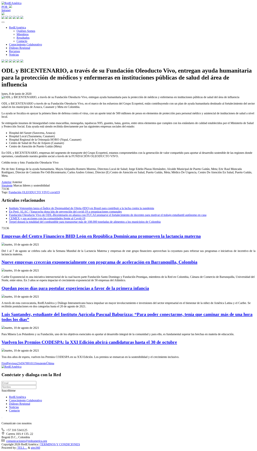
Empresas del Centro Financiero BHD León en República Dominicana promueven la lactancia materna (101, 236)
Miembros (23, 34)
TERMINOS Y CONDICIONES (60, 444)
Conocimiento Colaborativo (25, 44)
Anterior (6, 182)
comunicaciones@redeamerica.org (26, 441)
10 (30, 363)
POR (5, 6)
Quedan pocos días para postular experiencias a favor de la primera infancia (75, 288)
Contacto (22, 41)
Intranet (6, 10)
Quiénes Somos (26, 31)
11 (33, 363)
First (4, 363)
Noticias (14, 54)
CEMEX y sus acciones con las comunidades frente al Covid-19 (47, 218)
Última (50, 363)
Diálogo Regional (19, 47)
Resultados (23, 37)
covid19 (55, 192)
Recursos (14, 51)
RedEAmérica (17, 27)
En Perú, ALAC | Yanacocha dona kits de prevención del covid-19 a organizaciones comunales (65, 211)
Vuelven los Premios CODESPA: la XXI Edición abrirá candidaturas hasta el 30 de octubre (89, 342)
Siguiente (7, 185)
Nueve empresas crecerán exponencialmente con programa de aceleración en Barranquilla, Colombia (99, 262)
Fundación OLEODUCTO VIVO (29, 192)
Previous (12, 363)
